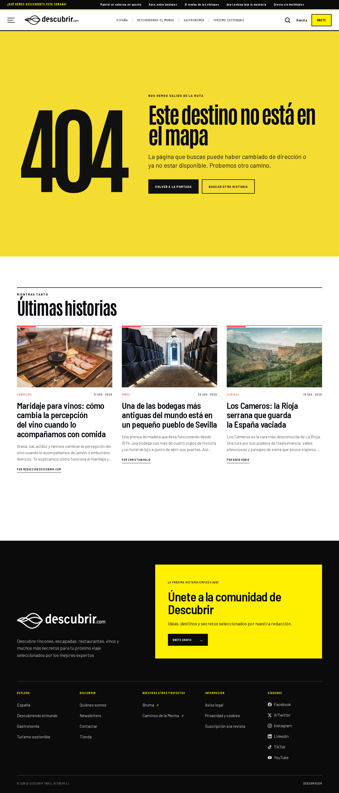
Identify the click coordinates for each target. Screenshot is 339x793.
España (122, 20)
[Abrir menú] (13, 20)
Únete (321, 20)
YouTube (281, 757)
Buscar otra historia (228, 186)
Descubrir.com (312, 783)
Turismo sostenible (33, 736)
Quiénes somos (93, 705)
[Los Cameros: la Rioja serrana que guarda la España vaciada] (274, 399)
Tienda (86, 736)
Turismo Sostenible (228, 20)
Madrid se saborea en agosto (120, 4)
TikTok (279, 746)
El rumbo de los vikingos (202, 4)
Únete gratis (188, 640)
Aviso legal (214, 705)
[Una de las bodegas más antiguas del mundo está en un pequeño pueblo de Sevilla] (169, 399)
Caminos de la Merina (160, 715)
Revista (301, 20)
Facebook (282, 704)
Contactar (88, 726)
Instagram (283, 725)
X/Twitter (282, 715)
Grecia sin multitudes (289, 4)
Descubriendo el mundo (37, 715)
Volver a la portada (173, 186)
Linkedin (281, 736)
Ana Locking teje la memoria (246, 4)
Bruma (148, 705)
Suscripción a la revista (225, 726)
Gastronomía (194, 20)
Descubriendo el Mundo (155, 20)
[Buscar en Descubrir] (287, 20)
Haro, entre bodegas (163, 4)
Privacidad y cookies (222, 715)
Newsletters (90, 715)
